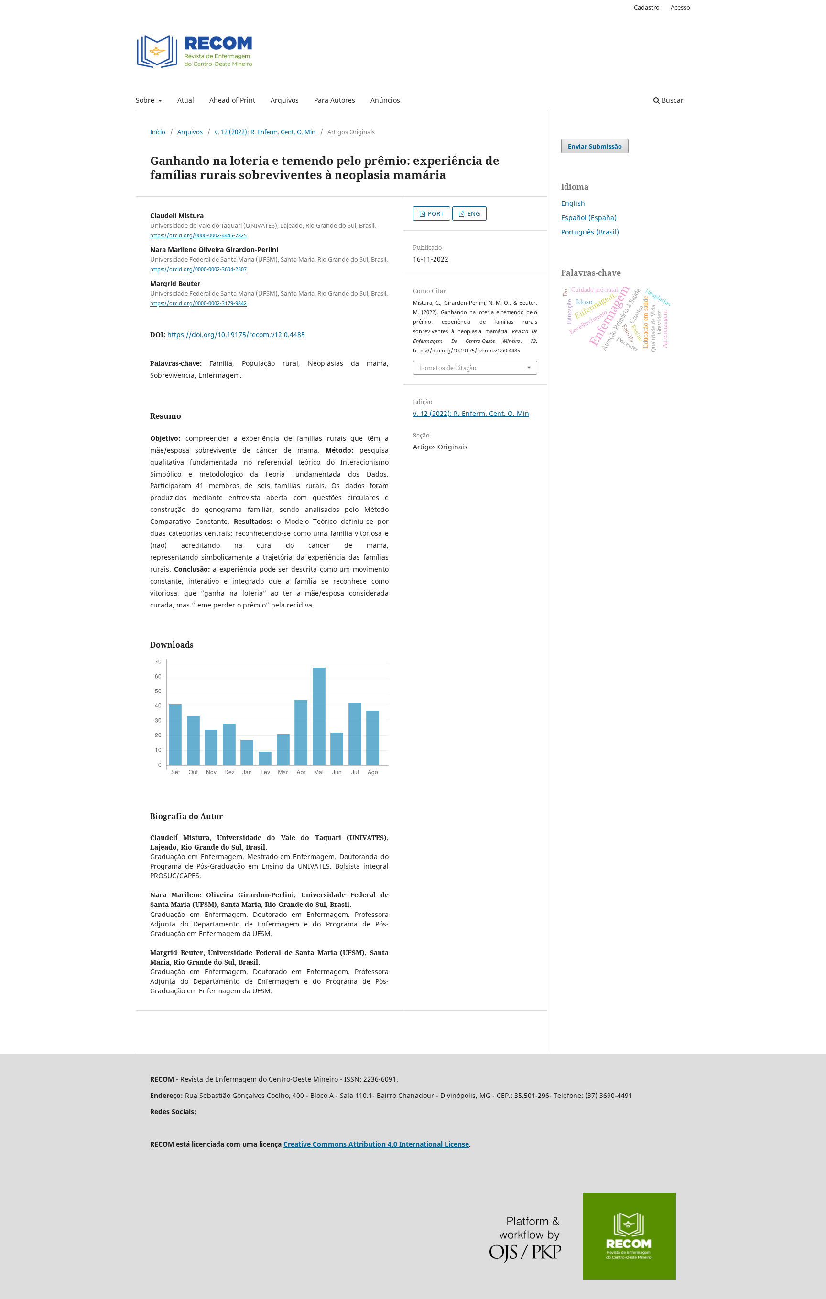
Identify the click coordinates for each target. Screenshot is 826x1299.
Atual (185, 100)
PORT (435, 213)
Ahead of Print (232, 100)
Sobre (146, 100)
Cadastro (647, 7)
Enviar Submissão (595, 146)
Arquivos (285, 100)
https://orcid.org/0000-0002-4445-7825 (198, 235)
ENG (473, 213)
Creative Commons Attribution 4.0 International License (376, 1144)
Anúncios (385, 100)
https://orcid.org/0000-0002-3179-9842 (198, 303)
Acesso (680, 7)
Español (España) (589, 217)
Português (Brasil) (590, 231)
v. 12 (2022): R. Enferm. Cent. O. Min (265, 132)
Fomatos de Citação (448, 367)
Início (157, 132)
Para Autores (334, 100)
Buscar (672, 100)
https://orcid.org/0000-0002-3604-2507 (198, 269)
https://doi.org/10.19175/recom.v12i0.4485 (236, 334)
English (573, 203)
